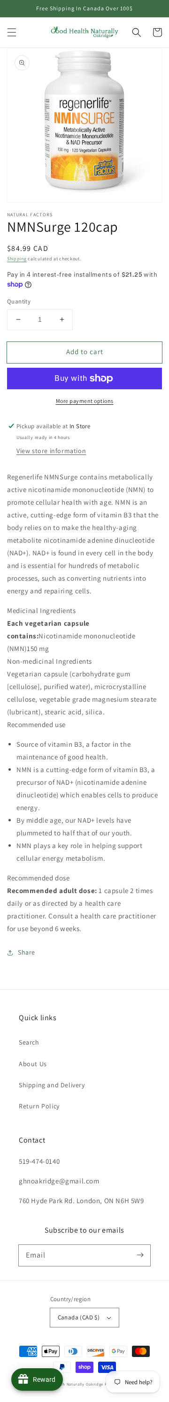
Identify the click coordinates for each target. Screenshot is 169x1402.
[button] (11, 32)
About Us (33, 1064)
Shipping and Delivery (52, 1085)
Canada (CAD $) (79, 1317)
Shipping (17, 259)
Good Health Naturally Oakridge (71, 1384)
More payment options (85, 400)
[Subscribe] (140, 1255)
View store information (51, 451)
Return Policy (39, 1106)
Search (29, 1042)
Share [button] (26, 952)
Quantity (19, 301)
